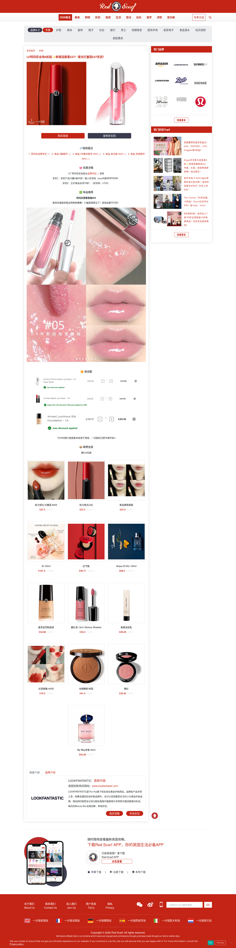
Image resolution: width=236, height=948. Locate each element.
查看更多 (181, 120)
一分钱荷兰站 (204, 920)
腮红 (126, 688)
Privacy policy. (17, 944)
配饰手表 (153, 30)
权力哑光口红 (86, 504)
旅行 (112, 30)
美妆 (69, 30)
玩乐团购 (200, 30)
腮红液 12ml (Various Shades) (86, 627)
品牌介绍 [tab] (50, 772)
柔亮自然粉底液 (46, 627)
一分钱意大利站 (170, 920)
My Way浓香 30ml (86, 749)
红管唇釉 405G (46, 688)
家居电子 (168, 30)
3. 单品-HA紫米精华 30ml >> (87, 153)
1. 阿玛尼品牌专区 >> (39, 153)
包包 (101, 30)
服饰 (80, 30)
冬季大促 (199, 17)
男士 (123, 30)
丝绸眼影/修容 (86, 688)
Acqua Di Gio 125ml (126, 566)
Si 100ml (46, 566)
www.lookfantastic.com (105, 786)
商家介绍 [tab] (34, 772)
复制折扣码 (109, 136)
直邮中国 (99, 780)
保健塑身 (137, 30)
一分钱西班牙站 (136, 920)
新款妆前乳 (126, 627)
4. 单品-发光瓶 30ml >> (114, 153)
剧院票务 (118, 38)
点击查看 (117, 861)
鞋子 (91, 30)
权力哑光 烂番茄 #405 (46, 504)
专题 (47, 30)
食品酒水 (184, 30)
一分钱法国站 (72, 920)
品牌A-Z (35, 30)
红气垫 (86, 566)
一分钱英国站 (40, 920)
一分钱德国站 (103, 920)
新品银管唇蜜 (126, 504)
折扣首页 (31, 50)
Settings (220, 942)
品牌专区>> (93, 173)
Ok (210, 942)
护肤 (58, 30)
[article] (162, 64)
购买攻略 (114, 813)
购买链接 (63, 136)
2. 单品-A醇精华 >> (61, 153)
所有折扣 (135, 813)
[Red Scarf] (118, 3)
